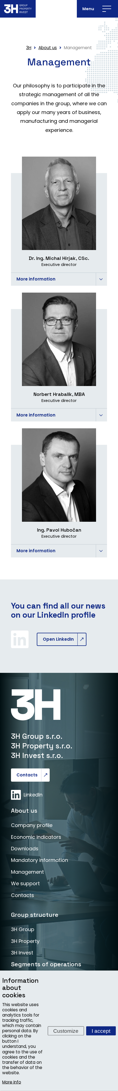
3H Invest (22, 952)
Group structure (34, 914)
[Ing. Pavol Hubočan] (59, 475)
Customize (65, 1031)
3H (28, 48)
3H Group (22, 929)
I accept (101, 1031)
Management (27, 871)
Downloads (24, 848)
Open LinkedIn (58, 639)
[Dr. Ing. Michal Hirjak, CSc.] (59, 203)
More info (11, 1082)
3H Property (25, 941)
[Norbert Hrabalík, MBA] (59, 339)
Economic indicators (36, 837)
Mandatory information (39, 860)
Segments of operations (46, 964)
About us (24, 810)
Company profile (31, 825)
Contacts (27, 775)
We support (25, 883)
